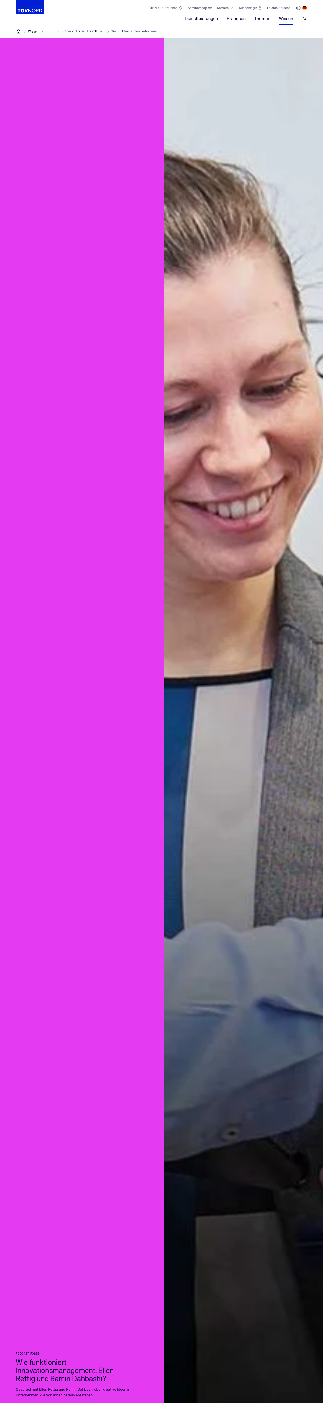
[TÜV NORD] (18, 31)
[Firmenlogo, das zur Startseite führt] (30, 7)
